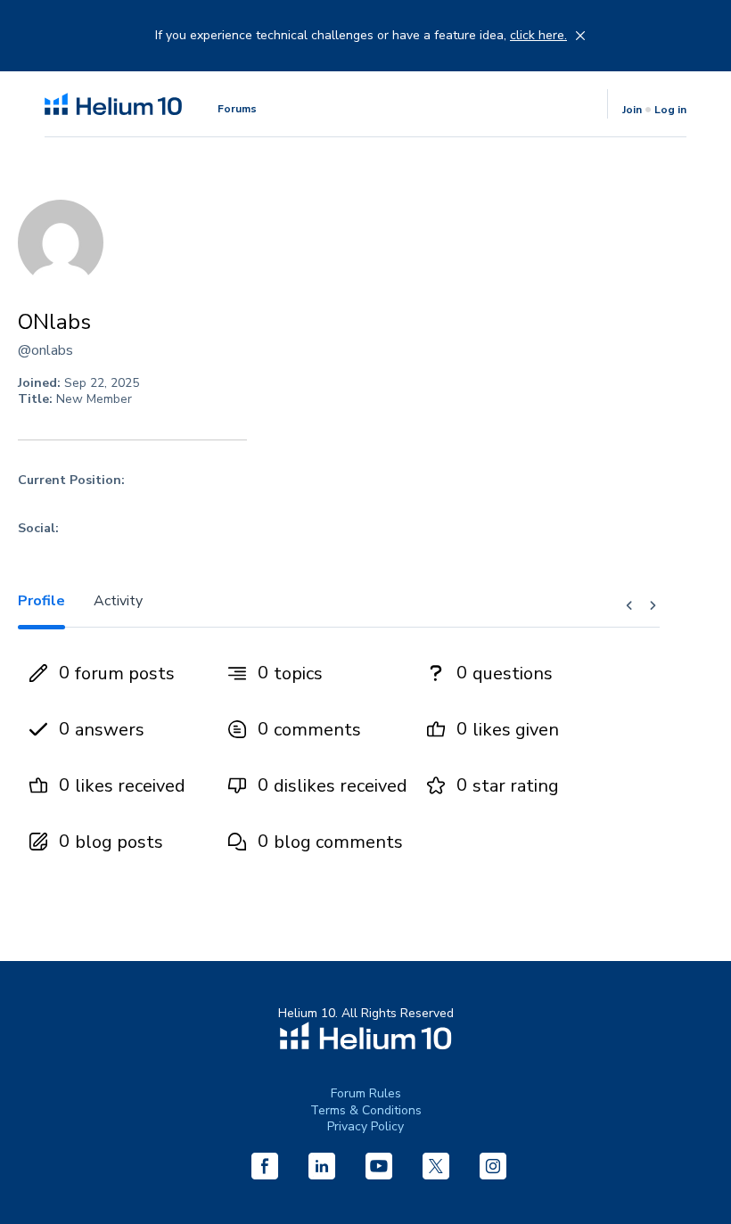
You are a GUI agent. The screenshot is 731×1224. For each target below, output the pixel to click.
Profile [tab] (41, 601)
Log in (670, 110)
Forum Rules (366, 1093)
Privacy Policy (365, 1126)
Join (632, 110)
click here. (538, 36)
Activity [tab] (118, 601)
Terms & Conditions (366, 1110)
